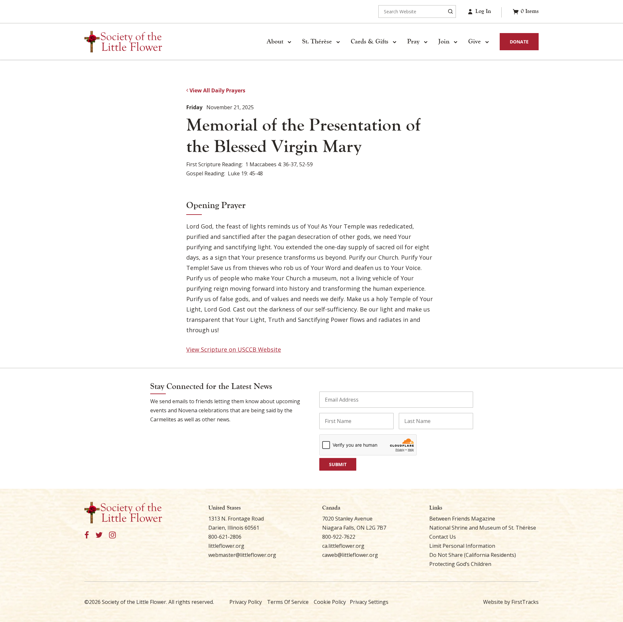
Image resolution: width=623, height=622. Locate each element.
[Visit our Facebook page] (86, 535)
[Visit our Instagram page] (112, 535)
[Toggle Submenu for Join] (455, 42)
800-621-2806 (224, 536)
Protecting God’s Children (460, 564)
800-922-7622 (338, 536)
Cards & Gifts (369, 41)
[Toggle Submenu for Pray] (425, 42)
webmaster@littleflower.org (242, 554)
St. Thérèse (317, 41)
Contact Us (442, 536)
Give (474, 41)
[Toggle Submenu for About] (289, 42)
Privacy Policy (245, 601)
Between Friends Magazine (462, 518)
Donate (519, 42)
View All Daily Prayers (216, 90)
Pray (413, 41)
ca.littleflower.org (343, 545)
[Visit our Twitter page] (99, 535)
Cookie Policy (330, 601)
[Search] (450, 12)
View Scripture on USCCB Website (233, 349)
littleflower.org (226, 545)
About (275, 41)
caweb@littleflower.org (350, 554)
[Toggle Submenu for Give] (487, 42)
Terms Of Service (288, 601)
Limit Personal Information (462, 545)
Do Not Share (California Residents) (472, 554)
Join (443, 41)
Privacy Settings (369, 601)
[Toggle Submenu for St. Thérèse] (338, 42)
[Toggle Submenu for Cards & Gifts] (394, 42)
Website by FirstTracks (511, 601)
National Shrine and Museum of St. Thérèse (482, 527)
